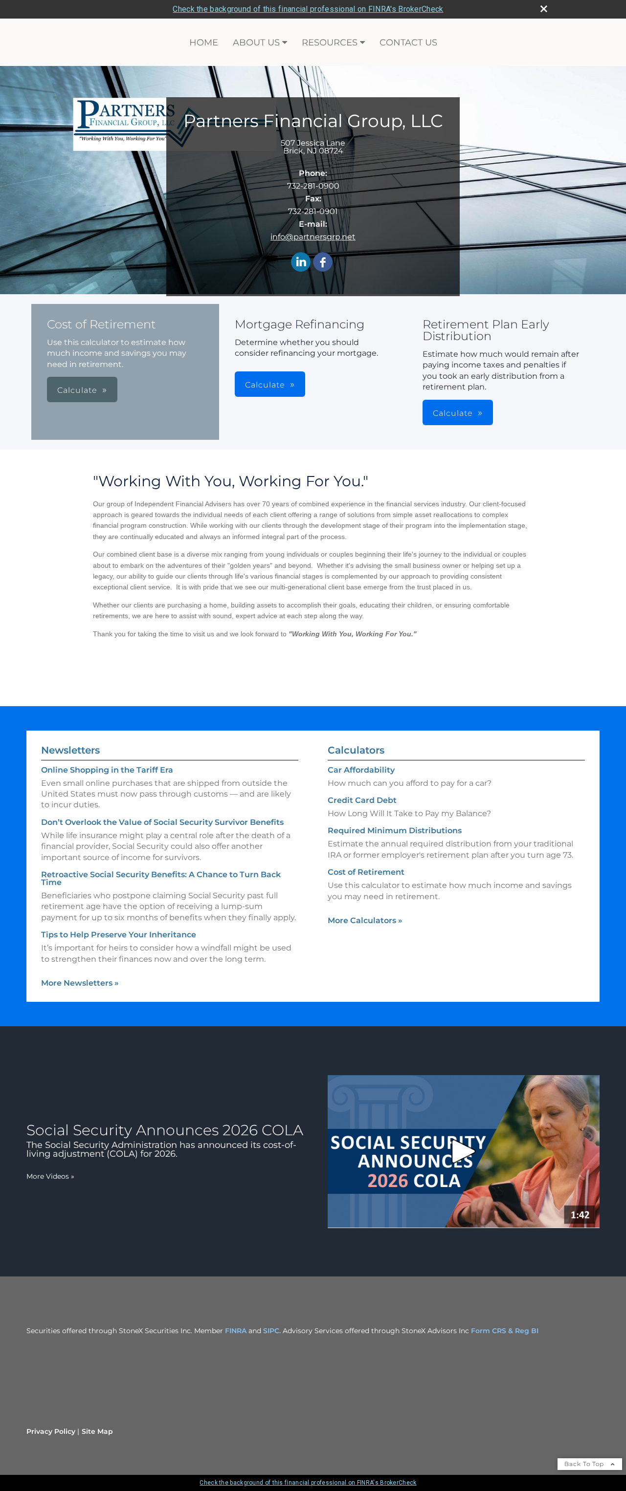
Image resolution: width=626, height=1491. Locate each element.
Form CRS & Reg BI (504, 1330)
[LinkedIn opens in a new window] (301, 262)
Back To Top (585, 1464)
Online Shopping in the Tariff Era (107, 770)
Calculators (356, 750)
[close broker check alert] (544, 9)
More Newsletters (80, 983)
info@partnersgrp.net (313, 236)
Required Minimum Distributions (395, 830)
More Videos (50, 1176)
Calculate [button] (77, 390)
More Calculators (365, 920)
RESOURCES (330, 42)
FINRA (234, 1330)
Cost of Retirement (366, 872)
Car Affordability (361, 770)
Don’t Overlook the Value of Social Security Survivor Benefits (162, 822)
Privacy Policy (50, 1431)
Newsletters (70, 750)
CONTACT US (408, 42)
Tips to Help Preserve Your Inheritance (118, 934)
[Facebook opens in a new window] (323, 262)
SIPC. (272, 1330)
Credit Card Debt (362, 800)
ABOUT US (256, 42)
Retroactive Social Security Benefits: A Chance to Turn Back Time (161, 878)
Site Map (97, 1431)
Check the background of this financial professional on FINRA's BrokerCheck (308, 9)
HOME (203, 42)
